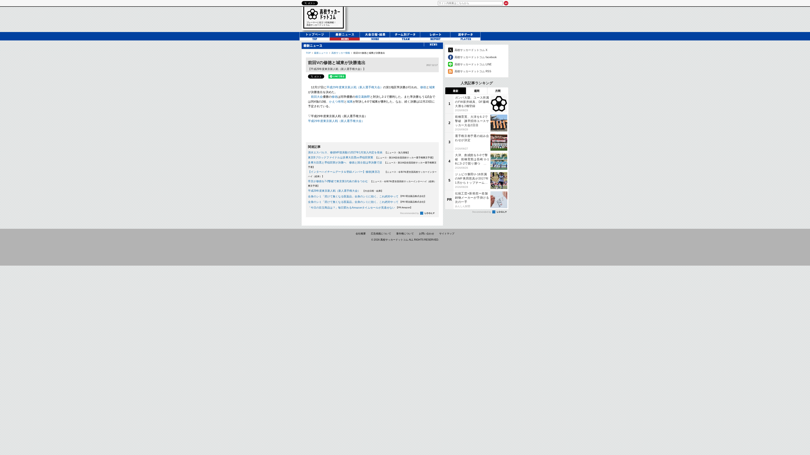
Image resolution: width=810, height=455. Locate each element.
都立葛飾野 (362, 96)
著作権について (405, 233)
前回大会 (317, 96)
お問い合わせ (426, 233)
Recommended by (410, 213)
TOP (308, 53)
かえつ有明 (336, 101)
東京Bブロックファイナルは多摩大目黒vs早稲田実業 (340, 157)
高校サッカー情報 (340, 53)
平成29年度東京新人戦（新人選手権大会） (355, 87)
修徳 (423, 87)
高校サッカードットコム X (471, 50)
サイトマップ (446, 233)
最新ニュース (321, 53)
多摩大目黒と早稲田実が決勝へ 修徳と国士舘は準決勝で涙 (345, 162)
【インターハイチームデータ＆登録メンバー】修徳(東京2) (345, 171)
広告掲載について (381, 233)
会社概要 (361, 233)
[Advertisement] (431, 18)
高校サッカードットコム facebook (476, 57)
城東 (432, 87)
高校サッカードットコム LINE (473, 64)
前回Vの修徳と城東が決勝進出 (369, 53)
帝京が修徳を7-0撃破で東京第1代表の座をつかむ (338, 181)
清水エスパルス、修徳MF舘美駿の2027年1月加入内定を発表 (345, 152)
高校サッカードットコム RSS (473, 71)
